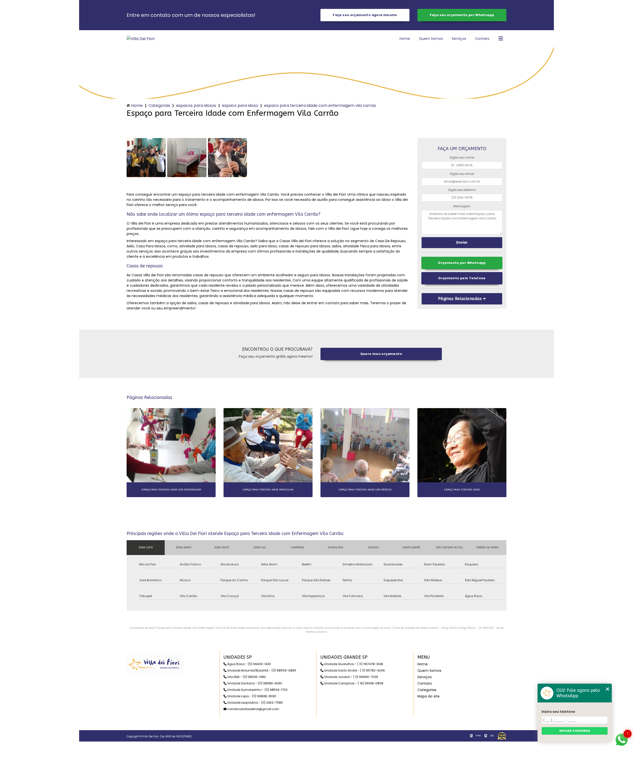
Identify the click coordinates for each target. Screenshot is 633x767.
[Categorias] (500, 39)
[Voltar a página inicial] (141, 39)
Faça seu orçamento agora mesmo (365, 15)
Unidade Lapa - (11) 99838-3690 (251, 696)
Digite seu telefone (461, 190)
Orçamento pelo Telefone (462, 278)
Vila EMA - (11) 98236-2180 (246, 677)
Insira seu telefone (558, 711)
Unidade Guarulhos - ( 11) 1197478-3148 (353, 664)
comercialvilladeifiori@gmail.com (252, 709)
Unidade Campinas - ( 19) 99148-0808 (353, 683)
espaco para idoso (240, 105)
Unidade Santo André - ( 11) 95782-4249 (354, 670)
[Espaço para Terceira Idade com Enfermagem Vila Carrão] (146, 157)
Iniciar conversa (574, 731)
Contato (482, 38)
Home (405, 38)
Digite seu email (462, 174)
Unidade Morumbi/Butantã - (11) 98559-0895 (261, 670)
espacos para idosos (196, 105)
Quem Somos (431, 38)
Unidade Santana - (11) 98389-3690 (254, 683)
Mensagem (462, 206)
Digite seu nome (462, 157)
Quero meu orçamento (381, 354)
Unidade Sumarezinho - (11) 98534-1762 (257, 690)
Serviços (459, 38)
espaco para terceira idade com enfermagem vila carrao (320, 105)
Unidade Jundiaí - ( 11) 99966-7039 (350, 677)
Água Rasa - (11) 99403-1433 (248, 664)
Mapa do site (428, 696)
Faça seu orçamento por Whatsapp (462, 15)
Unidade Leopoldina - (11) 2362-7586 (254, 702)
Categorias (159, 105)
